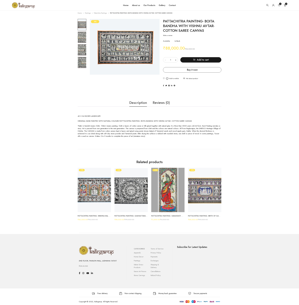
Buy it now (192, 70)
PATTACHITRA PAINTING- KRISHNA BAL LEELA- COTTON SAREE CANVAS (94, 216)
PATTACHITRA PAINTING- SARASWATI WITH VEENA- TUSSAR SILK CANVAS (168, 216)
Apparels (137, 252)
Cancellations (155, 271)
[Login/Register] (273, 5)
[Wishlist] (171, 78)
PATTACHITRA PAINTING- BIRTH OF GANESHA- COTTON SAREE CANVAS (204, 216)
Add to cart (203, 59)
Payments (154, 256)
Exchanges (155, 260)
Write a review (167, 35)
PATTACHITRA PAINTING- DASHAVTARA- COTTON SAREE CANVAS (131, 216)
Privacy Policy (156, 252)
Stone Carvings (139, 275)
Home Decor (139, 256)
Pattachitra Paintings (100, 13)
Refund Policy (156, 275)
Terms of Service (157, 248)
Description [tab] (138, 102)
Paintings (88, 13)
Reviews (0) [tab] (161, 102)
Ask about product (192, 78)
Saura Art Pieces (140, 271)
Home (80, 13)
